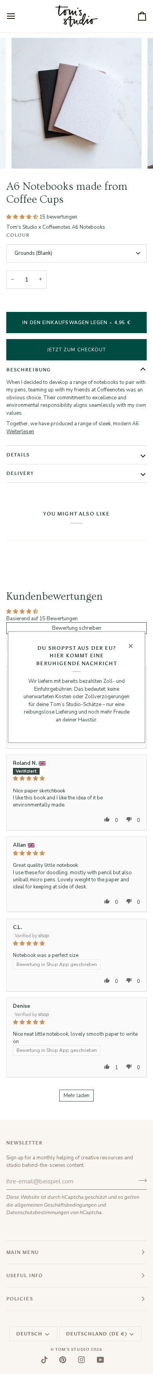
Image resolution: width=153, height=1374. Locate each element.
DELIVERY (20, 473)
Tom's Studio (72, 1349)
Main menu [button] (22, 1252)
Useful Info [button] (24, 1275)
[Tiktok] (44, 1359)
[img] (76, 778)
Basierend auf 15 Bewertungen (42, 618)
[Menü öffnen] (18, 16)
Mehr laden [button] (76, 1095)
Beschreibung (28, 370)
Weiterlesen (20, 431)
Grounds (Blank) (33, 253)
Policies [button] (19, 1299)
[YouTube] (100, 1359)
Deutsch (29, 1334)
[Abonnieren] (140, 1180)
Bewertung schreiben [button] (76, 628)
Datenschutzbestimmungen (37, 1212)
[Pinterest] (62, 1359)
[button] (22, 217)
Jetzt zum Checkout (76, 350)
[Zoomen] (26, 154)
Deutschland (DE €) (96, 1334)
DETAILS (18, 455)
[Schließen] (134, 646)
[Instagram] (81, 1359)
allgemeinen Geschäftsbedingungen (56, 1205)
